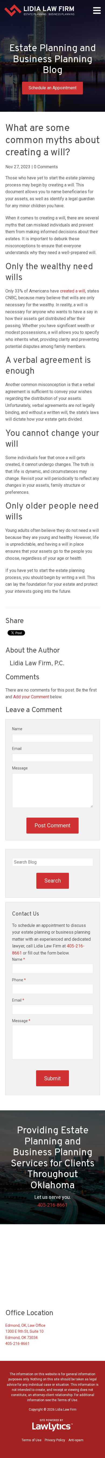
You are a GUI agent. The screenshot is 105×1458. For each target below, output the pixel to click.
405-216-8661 (52, 1205)
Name (17, 729)
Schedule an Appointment (52, 87)
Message (20, 768)
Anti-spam (75, 1440)
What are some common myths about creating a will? (52, 140)
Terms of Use (31, 1440)
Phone (19, 980)
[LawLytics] (52, 1425)
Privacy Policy (55, 1440)
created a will (72, 291)
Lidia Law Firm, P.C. (37, 664)
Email (17, 748)
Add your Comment (31, 696)
